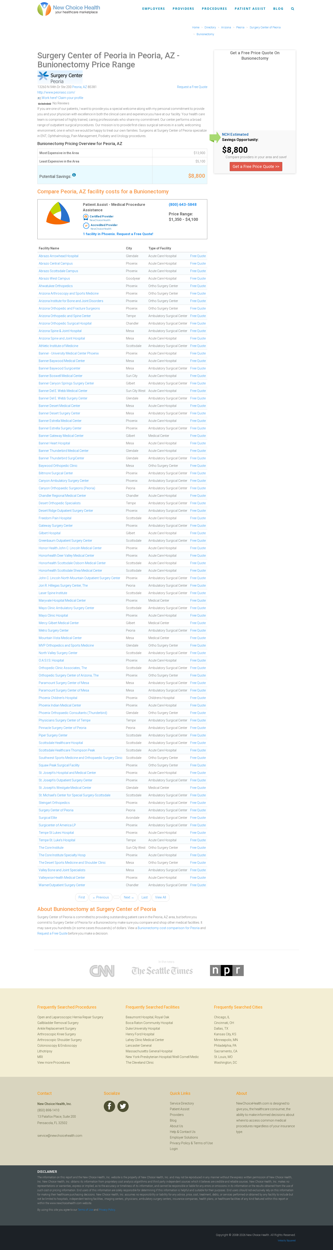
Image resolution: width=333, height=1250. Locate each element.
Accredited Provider (104, 225)
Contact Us (187, 1132)
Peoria (77, 87)
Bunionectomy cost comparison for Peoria (169, 928)
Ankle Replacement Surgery (56, 1028)
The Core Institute (51, 847)
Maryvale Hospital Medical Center (62, 600)
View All (160, 897)
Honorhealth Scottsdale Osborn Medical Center (72, 563)
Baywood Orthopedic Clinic (58, 466)
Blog (278, 8)
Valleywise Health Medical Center (62, 877)
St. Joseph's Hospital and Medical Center (67, 773)
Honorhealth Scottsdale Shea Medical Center (70, 570)
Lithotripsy (44, 1051)
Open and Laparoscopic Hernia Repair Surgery (70, 1017)
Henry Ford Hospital (140, 1034)
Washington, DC (225, 1062)
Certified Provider (101, 216)
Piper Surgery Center (53, 735)
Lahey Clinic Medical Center (145, 1040)
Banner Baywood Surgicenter (59, 368)
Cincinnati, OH (224, 1023)
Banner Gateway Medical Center (61, 436)
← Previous (100, 897)
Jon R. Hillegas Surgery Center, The (63, 585)
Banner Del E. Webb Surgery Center (63, 398)
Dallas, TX (221, 1028)
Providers (183, 8)
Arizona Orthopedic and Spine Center (65, 316)
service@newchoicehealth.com (59, 1135)
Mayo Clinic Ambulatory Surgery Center (66, 608)
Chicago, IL (222, 1017)
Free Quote (198, 256)
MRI (40, 1057)
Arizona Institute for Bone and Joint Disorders (71, 301)
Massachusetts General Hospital (149, 1051)
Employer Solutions (184, 1137)
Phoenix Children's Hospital (58, 698)
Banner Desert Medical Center (59, 406)
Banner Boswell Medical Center (60, 376)
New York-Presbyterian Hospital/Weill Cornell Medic (162, 1057)
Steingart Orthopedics (54, 803)
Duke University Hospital (143, 1028)
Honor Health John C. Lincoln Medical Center (70, 548)
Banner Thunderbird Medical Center (64, 451)
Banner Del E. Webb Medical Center (63, 391)
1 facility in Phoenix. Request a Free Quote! (118, 234)
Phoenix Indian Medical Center (60, 705)
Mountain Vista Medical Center (60, 638)
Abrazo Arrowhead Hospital (58, 256)
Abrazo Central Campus (56, 263)
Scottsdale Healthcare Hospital (61, 743)
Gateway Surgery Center (56, 525)
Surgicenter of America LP (57, 825)
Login (174, 1149)
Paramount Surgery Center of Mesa (64, 683)
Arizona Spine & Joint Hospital (60, 331)
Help (173, 1132)
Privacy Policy (180, 1143)
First (82, 897)
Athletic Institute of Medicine (58, 346)
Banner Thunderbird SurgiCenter (61, 458)
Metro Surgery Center (54, 630)
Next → (129, 897)
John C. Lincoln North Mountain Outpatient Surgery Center (79, 578)
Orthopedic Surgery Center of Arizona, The (69, 675)
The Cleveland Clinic (140, 1062)
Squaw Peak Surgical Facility (59, 765)
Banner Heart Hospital (54, 443)
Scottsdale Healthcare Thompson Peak (67, 750)
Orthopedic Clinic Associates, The (63, 668)
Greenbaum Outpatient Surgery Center (65, 540)
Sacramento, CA (225, 1051)
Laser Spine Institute (53, 593)
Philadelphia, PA (225, 1045)
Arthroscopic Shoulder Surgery (59, 1040)
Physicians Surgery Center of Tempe (64, 720)
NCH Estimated (235, 135)
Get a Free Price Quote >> (256, 166)
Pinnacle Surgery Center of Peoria (62, 728)
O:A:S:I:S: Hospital (51, 660)
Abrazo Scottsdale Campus (58, 271)
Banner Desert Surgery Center (59, 413)
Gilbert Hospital (49, 533)
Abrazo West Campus (54, 278)
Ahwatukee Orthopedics (56, 286)
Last (145, 897)
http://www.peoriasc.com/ (56, 92)
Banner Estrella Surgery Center (60, 428)
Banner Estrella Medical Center (60, 421)
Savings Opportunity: (240, 140)
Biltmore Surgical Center (56, 473)
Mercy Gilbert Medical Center (59, 623)
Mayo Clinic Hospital (53, 615)
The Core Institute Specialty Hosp (62, 855)
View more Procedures (53, 1062)
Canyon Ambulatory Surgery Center (64, 480)
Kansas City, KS (225, 1034)
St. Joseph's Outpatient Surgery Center (65, 780)
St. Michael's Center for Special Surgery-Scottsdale (74, 795)
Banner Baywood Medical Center (62, 361)
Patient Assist (250, 8)
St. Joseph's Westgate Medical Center (65, 788)
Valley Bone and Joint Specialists (62, 870)
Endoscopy (68, 1045)
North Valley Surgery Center (58, 653)
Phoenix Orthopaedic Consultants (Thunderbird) (73, 713)
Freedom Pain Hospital (55, 518)
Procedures (214, 8)
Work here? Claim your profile (62, 98)
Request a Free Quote (192, 87)
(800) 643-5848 (183, 204)
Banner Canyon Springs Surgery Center (66, 383)
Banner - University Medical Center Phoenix (69, 353)
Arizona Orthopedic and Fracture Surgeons (69, 308)
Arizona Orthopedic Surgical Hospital (65, 323)
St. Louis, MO (223, 1057)
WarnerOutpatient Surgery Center (62, 885)
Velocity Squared (287, 1240)
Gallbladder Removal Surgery (58, 1023)
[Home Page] (68, 9)
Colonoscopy (47, 1045)
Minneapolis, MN (226, 1040)
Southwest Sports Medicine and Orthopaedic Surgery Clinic (81, 758)
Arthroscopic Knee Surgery (56, 1034)
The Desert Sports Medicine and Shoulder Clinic (72, 862)
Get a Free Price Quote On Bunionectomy (255, 55)
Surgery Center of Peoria (56, 810)
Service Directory (182, 1103)
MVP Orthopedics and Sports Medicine (66, 645)
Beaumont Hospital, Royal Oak (147, 1017)
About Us (176, 1126)
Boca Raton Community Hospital (149, 1023)
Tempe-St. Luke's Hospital (57, 840)
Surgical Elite (48, 817)
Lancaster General (139, 1045)
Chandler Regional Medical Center (62, 495)
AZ (85, 87)
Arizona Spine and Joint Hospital (62, 338)
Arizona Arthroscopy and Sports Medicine (69, 293)
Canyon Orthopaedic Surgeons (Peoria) (67, 488)
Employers (153, 8)
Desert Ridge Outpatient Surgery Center (66, 510)
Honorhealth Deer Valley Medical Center (66, 555)
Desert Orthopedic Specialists (60, 503)
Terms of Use (203, 1143)
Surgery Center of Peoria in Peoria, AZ (106, 55)
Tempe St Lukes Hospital (56, 832)
